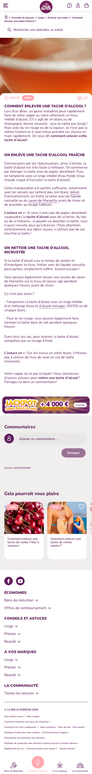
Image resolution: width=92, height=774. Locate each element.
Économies (15, 592)
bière (74, 192)
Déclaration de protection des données (24, 737)
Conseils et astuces (37, 771)
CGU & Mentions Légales (55, 732)
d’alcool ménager (52, 306)
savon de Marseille (43, 200)
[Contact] (69, 6)
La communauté (80, 771)
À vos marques (60, 771)
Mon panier (79, 727)
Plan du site (64, 727)
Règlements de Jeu (14, 748)
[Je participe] (46, 405)
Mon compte (33, 716)
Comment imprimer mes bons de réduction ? (27, 721)
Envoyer (73, 453)
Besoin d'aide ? (68, 748)
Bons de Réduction (13, 771)
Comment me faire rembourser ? (21, 727)
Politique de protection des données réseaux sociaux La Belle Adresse (40, 743)
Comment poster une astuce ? (42, 748)
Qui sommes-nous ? (14, 716)
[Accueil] (46, 7)
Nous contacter (48, 727)
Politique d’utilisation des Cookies (22, 732)
